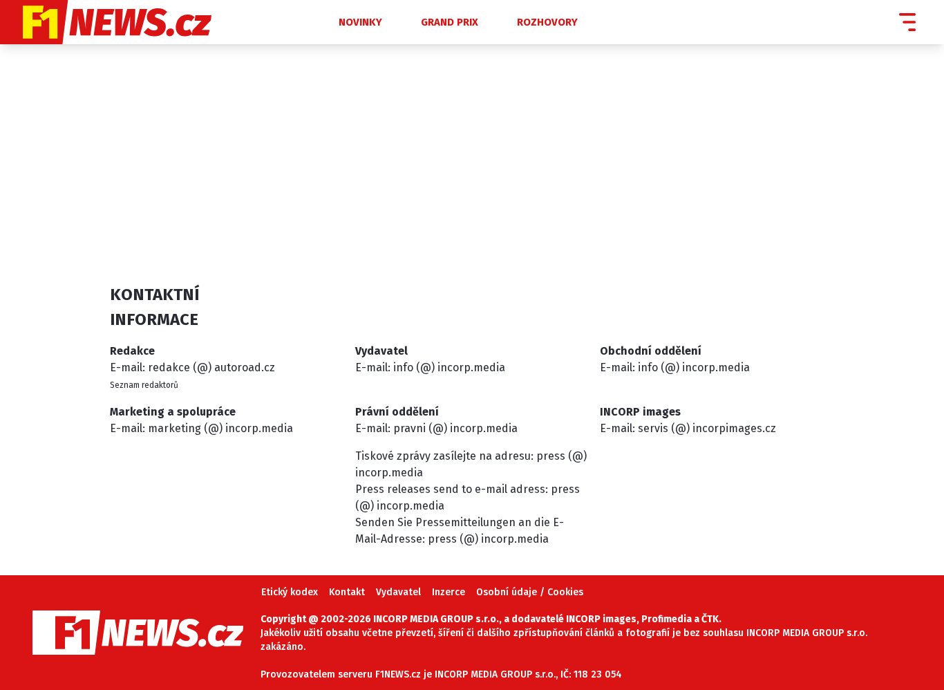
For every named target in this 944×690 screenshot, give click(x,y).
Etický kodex (289, 592)
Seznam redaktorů (144, 385)
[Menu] (907, 22)
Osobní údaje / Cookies (529, 592)
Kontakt (347, 592)
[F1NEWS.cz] (152, 22)
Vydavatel (398, 592)
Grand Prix (449, 22)
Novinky (360, 22)
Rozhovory (547, 22)
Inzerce (448, 592)
